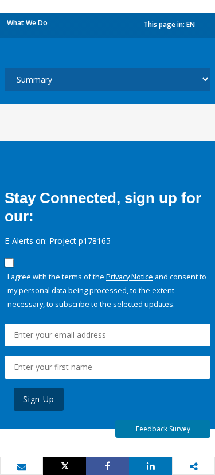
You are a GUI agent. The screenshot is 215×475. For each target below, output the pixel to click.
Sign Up (38, 399)
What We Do (27, 23)
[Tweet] (64, 465)
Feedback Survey (163, 429)
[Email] (21, 466)
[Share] (107, 465)
